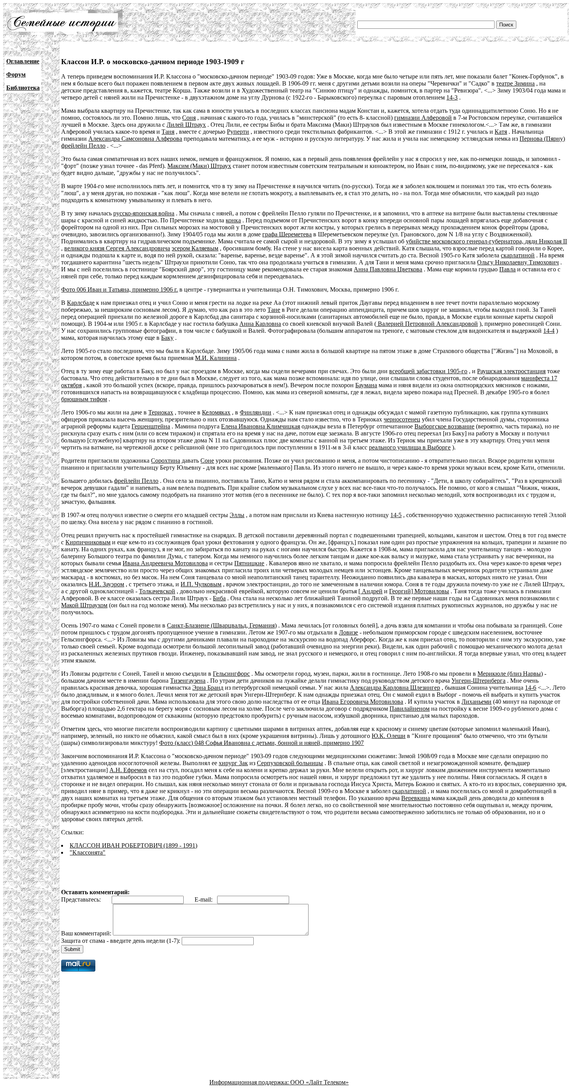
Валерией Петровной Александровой (427, 323)
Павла (507, 269)
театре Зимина (515, 83)
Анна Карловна (260, 323)
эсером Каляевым (195, 248)
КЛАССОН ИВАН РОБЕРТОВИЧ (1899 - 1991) (133, 845)
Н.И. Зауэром (106, 584)
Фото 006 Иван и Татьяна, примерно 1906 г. (119, 289)
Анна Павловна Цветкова (388, 269)
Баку (167, 337)
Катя (501, 131)
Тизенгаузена (187, 680)
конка (233, 220)
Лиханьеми (476, 701)
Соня (189, 117)
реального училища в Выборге (410, 447)
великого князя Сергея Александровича (117, 248)
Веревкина (415, 798)
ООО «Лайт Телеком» (319, 1082)
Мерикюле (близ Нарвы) (510, 673)
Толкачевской (157, 591)
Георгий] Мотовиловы (419, 591)
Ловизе (348, 632)
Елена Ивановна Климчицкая (260, 426)
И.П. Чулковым (201, 584)
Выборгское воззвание (444, 426)
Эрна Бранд (207, 687)
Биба (219, 598)
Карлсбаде (81, 302)
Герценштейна (151, 426)
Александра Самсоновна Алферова (135, 138)
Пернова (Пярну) (542, 138)
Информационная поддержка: (249, 1082)
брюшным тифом (84, 399)
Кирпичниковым (88, 542)
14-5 (396, 515)
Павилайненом (410, 708)
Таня (167, 131)
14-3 (452, 97)
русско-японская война (143, 213)
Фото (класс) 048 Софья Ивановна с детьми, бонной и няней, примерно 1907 (261, 742)
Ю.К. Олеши (388, 735)
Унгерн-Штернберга (478, 680)
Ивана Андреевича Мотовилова (165, 563)
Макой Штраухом (84, 605)
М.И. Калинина (216, 358)
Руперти (238, 131)
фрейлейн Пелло (83, 145)
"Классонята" (87, 852)
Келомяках (216, 412)
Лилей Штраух (186, 124)
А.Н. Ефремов (128, 770)
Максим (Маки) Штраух (199, 166)
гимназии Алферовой (423, 117)
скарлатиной (518, 255)
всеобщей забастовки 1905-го (428, 371)
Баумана (366, 385)
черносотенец (402, 419)
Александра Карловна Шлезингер (395, 687)
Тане (273, 309)
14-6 (530, 687)
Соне (207, 460)
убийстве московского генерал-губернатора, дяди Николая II (486, 241)
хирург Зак (233, 763)
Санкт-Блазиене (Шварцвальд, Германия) (222, 625)
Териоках (160, 412)
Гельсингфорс (231, 673)
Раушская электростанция (511, 371)
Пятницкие (249, 563)
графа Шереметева (287, 234)
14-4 (548, 330)
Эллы (237, 515)
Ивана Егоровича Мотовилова (362, 701)
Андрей (371, 591)
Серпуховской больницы (290, 763)
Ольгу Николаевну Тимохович (518, 262)
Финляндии (255, 412)
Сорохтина (165, 460)
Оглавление (22, 61)
